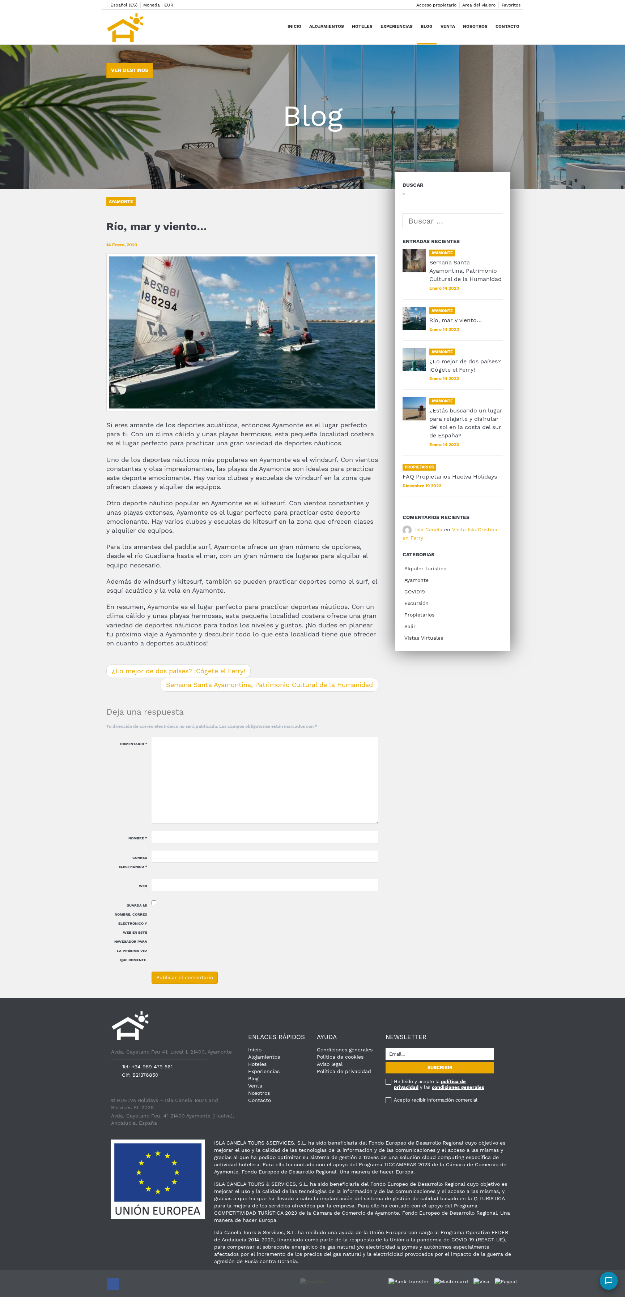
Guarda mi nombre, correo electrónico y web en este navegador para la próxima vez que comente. (130, 932)
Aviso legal (330, 1064)
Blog (427, 26)
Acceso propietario (436, 5)
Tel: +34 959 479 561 (147, 1066)
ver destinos (129, 70)
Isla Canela (428, 529)
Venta (448, 26)
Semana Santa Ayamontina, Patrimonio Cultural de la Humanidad (269, 684)
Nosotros (475, 26)
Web (143, 886)
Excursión (416, 603)
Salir (410, 626)
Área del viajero (479, 5)
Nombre (137, 838)
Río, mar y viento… (455, 320)
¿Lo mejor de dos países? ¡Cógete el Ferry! (178, 671)
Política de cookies (340, 1057)
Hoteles (362, 26)
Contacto (507, 26)
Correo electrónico (133, 862)
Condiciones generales (345, 1049)
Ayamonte (416, 580)
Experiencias (396, 26)
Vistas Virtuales (423, 638)
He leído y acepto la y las (439, 1084)
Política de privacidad (344, 1071)
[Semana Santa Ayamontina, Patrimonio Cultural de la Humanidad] (414, 260)
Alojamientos (326, 26)
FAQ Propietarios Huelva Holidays (450, 476)
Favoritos (511, 5)
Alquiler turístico (425, 568)
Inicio (294, 26)
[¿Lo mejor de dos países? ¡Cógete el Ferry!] (414, 359)
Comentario (133, 744)
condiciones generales (458, 1087)
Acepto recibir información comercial (435, 1100)
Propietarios (419, 615)
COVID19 (414, 592)
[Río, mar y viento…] (414, 318)
